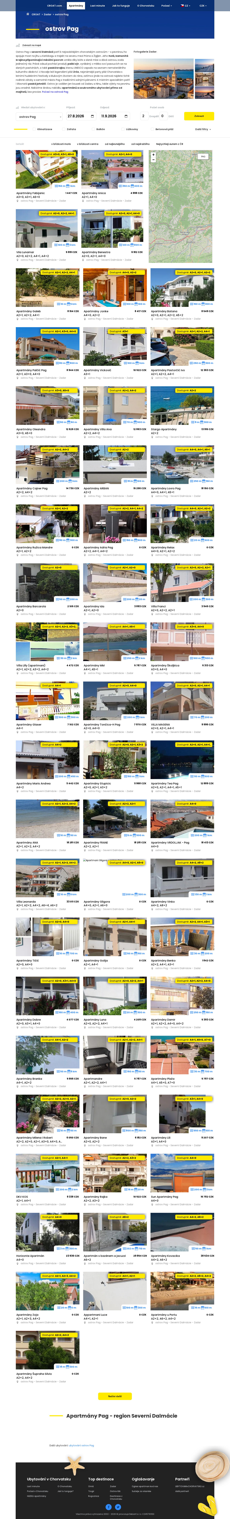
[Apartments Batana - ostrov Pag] (182, 287)
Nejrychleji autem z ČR (169, 144)
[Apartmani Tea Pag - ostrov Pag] (182, 759)
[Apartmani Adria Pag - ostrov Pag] (115, 523)
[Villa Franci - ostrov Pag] (182, 582)
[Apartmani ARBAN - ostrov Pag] (115, 464)
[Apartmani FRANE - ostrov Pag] (115, 819)
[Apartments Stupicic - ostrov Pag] (115, 759)
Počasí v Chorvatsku (37, 1491)
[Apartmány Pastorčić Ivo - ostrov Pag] (182, 346)
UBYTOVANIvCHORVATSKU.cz (189, 1486)
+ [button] (153, 155)
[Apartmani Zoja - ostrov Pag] (47, 1291)
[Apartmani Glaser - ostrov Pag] (47, 701)
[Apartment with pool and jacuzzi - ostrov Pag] (115, 1232)
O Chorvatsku (145, 5)
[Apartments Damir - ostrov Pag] (182, 996)
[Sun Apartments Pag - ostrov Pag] (182, 1173)
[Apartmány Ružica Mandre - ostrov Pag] (47, 523)
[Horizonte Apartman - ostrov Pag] (47, 1232)
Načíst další (115, 1396)
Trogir (91, 1491)
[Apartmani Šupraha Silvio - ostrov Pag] (47, 1350)
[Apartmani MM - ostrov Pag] (115, 641)
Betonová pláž (164, 129)
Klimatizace (44, 129)
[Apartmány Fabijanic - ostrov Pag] (47, 169)
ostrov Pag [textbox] (27, 117)
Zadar (47, 14)
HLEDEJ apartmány (36, 1496)
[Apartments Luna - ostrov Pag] (115, 996)
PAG (203, 156)
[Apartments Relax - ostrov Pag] (182, 523)
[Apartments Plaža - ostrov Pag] (182, 1055)
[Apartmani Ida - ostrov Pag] (115, 582)
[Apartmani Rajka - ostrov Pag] (115, 1173)
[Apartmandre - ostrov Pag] (115, 1055)
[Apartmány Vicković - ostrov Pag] (115, 346)
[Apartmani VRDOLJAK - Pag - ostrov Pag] (182, 819)
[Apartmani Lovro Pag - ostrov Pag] (182, 464)
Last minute (97, 5)
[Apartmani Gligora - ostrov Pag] (115, 878)
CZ (186, 5)
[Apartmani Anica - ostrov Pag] (112, 169)
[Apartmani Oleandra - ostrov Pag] (47, 405)
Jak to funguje (121, 5)
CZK (202, 5)
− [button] (153, 160)
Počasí (165, 5)
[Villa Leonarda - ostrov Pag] (47, 878)
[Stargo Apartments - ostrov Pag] (182, 405)
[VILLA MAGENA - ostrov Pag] (182, 701)
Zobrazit (199, 116)
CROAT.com (54, 5)
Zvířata (71, 129)
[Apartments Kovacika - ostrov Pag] (182, 1232)
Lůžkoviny (132, 129)
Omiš (91, 1486)
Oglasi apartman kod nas (145, 1486)
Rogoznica (93, 1496)
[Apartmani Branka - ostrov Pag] (47, 1055)
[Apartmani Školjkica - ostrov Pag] (182, 641)
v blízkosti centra (87, 144)
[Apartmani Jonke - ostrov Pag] (115, 287)
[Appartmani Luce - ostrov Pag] (115, 1291)
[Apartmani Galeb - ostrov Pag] (47, 287)
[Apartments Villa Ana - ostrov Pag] (115, 405)
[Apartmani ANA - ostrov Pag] (47, 819)
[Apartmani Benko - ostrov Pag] (182, 937)
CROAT (36, 14)
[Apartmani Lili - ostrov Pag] (182, 1114)
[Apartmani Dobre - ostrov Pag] (47, 996)
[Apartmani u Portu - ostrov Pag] (182, 1291)
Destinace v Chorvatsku (116, 1497)
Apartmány (76, 5)
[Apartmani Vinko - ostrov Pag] (182, 878)
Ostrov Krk (115, 1491)
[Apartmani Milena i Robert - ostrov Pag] (47, 1114)
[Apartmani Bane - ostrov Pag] (115, 1114)
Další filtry (201, 129)
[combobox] (39, 116)
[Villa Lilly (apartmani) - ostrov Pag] (47, 641)
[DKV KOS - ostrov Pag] (47, 1173)
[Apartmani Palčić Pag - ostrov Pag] (47, 346)
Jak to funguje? (66, 1491)
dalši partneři (182, 1491)
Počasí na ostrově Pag (55, 92)
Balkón (100, 129)
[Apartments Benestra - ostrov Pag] (112, 228)
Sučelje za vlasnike (141, 1491)
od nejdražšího (140, 144)
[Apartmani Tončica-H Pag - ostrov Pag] (115, 701)
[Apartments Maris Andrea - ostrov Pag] (47, 759)
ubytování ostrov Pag (81, 1445)
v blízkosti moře (61, 144)
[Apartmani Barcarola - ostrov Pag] (47, 582)
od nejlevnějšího (115, 144)
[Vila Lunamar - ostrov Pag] (47, 228)
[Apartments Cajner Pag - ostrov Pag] (47, 464)
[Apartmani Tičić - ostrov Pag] (47, 937)
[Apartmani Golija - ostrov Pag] (115, 937)
